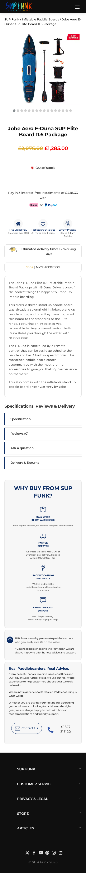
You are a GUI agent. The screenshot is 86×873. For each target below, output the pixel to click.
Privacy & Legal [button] (32, 799)
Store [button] (23, 814)
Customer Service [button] (35, 784)
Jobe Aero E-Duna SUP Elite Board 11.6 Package (43, 131)
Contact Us (30, 728)
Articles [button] (25, 828)
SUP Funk (11, 19)
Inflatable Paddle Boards (40, 19)
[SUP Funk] (19, 6)
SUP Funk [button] (26, 769)
